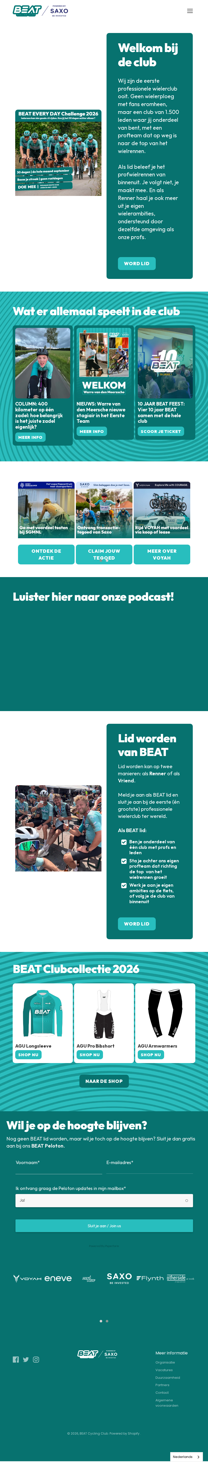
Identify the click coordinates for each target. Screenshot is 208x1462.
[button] (101, 560)
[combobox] (186, 1457)
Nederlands (183, 1456)
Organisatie (165, 1362)
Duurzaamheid (167, 1377)
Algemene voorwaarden (166, 1403)
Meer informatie (171, 1353)
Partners (162, 1385)
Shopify (134, 1433)
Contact (162, 1392)
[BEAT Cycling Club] (40, 10)
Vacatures (164, 1370)
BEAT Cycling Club (94, 1433)
